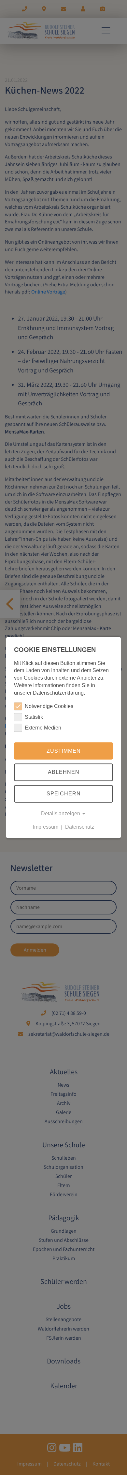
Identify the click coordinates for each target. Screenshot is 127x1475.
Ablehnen (63, 772)
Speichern (64, 793)
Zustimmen (64, 751)
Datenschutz (79, 827)
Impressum (45, 827)
